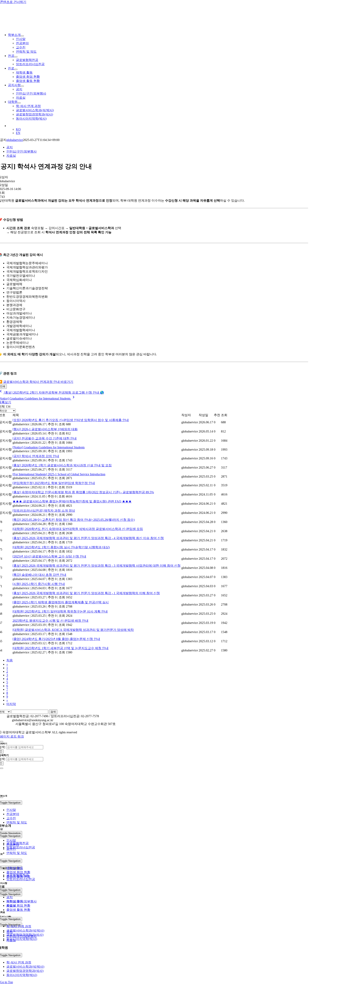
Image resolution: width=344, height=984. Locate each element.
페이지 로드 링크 (12, 736)
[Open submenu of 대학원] (19, 102)
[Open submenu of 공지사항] (22, 86)
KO (18, 129)
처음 (9, 660)
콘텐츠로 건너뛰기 (13, 2)
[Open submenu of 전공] (16, 56)
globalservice (14, 140)
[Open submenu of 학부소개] (22, 35)
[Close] (1, 741)
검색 (53, 711)
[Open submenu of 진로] (16, 69)
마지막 (11, 704)
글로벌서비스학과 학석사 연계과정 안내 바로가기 (38, 381)
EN (18, 133)
